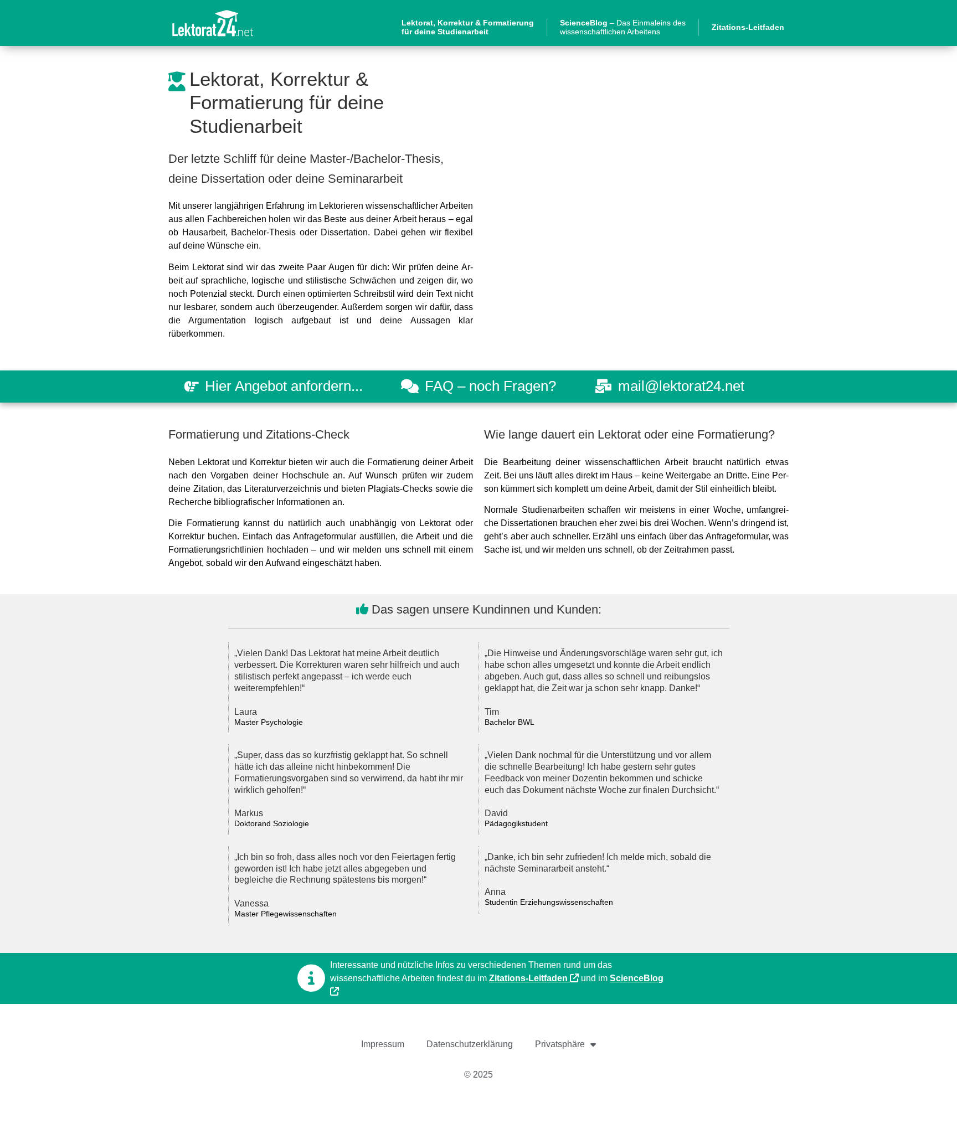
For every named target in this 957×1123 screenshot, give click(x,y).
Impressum (382, 1044)
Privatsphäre (560, 1044)
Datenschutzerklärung (469, 1044)
